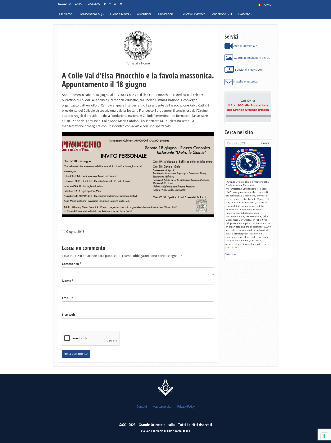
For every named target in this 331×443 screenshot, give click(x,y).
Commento (71, 264)
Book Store (94, 3)
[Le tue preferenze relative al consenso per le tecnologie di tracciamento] (324, 436)
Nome (68, 281)
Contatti (79, 3)
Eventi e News (119, 14)
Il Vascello (244, 14)
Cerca (265, 143)
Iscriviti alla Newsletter (249, 69)
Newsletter (64, 3)
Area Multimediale (245, 46)
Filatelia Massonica (245, 81)
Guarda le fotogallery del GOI (252, 57)
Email (67, 298)
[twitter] (104, 5)
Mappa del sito (161, 406)
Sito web (68, 315)
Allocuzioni (144, 14)
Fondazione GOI (221, 14)
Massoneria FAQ (91, 14)
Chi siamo (66, 14)
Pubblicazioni (165, 14)
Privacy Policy (186, 406)
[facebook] (109, 5)
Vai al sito (230, 254)
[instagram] (121, 5)
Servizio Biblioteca (193, 14)
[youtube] (115, 5)
